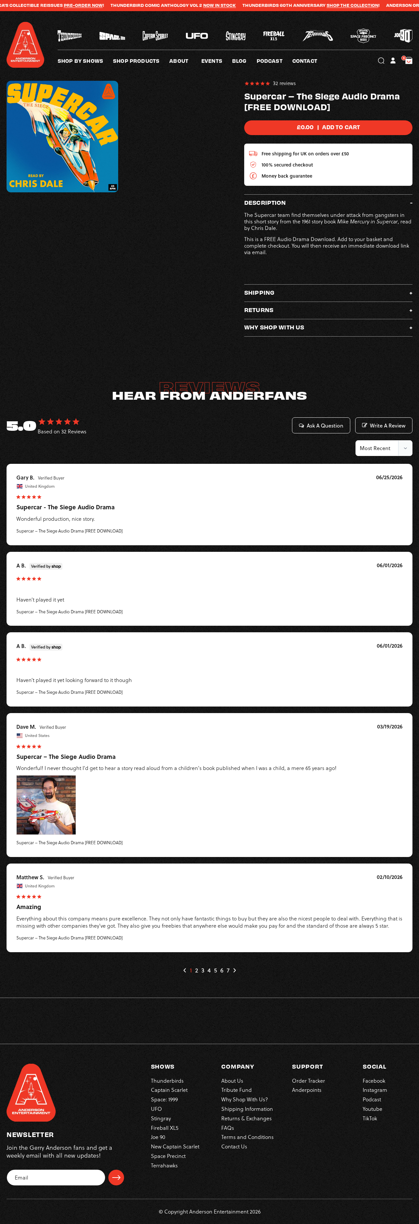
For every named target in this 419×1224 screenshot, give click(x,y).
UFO (156, 1108)
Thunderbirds (167, 1080)
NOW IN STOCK (196, 5)
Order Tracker (308, 1080)
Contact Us (234, 1146)
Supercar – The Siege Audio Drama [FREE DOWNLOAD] (69, 531)
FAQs (227, 1127)
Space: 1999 (164, 1099)
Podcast (372, 1099)
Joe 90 (158, 1137)
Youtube (372, 1108)
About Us (232, 1080)
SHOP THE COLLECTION (329, 5)
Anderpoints (306, 1089)
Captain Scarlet (169, 1089)
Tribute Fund (236, 1089)
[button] (185, 60)
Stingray (161, 1118)
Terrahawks (164, 1165)
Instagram (375, 1089)
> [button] (234, 970)
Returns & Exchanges (246, 1118)
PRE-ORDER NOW (59, 5)
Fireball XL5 (164, 1127)
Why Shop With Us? (244, 1099)
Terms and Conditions (247, 1137)
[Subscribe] (116, 1177)
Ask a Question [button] (325, 425)
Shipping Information (247, 1108)
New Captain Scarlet (175, 1146)
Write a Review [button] (388, 425)
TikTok (370, 1118)
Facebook (374, 1080)
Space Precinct (168, 1156)
